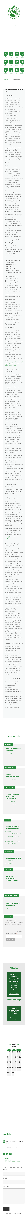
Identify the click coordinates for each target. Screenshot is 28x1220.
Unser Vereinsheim (13, 858)
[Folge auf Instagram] (10, 1154)
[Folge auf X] (7, 1154)
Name (5, 1170)
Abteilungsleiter (11, 756)
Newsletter (8, 916)
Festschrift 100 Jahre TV (13, 837)
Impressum (8, 1160)
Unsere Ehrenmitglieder (12, 775)
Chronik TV (10, 831)
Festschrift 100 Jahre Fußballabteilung (13, 842)
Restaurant (10, 863)
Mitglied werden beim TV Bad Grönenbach (12, 796)
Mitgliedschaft (9, 787)
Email (5, 1178)
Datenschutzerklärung (13, 1162)
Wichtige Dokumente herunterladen (12, 878)
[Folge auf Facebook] (4, 1154)
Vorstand (9, 753)
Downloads (8, 869)
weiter (19, 1044)
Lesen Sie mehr (14, 993)
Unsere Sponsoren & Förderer (13, 904)
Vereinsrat (8, 744)
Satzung (9, 807)
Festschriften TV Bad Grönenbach (12, 828)
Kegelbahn (10, 860)
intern (7, 1158)
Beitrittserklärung (12, 804)
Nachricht (7, 1186)
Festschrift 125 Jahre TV (14, 833)
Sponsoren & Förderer (11, 895)
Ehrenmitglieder (9, 767)
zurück (9, 1044)
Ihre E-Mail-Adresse (11, 934)
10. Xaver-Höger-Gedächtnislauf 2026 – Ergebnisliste (14, 978)
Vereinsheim (8, 851)
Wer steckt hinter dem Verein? (13, 749)
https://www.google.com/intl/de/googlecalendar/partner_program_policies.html (14, 363)
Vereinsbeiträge (11, 801)
